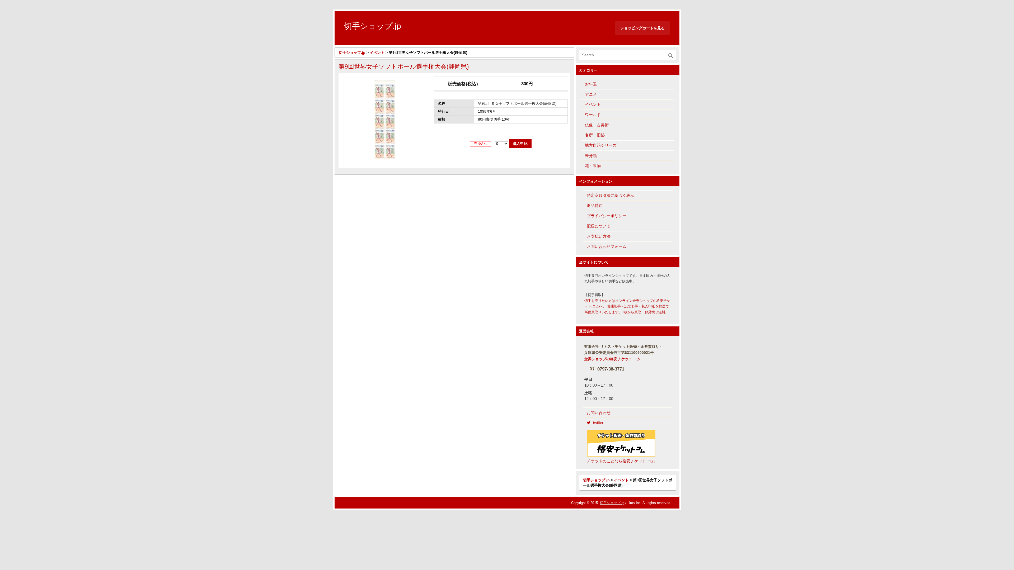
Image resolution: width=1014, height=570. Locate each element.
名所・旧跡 (595, 135)
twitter (598, 422)
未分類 (591, 155)
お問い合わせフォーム (606, 246)
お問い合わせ (599, 412)
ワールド (593, 114)
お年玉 (591, 84)
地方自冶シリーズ (601, 145)
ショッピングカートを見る (642, 28)
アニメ (591, 94)
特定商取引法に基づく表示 (610, 195)
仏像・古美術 (597, 125)
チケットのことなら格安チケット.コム (621, 461)
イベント (593, 104)
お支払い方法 (599, 236)
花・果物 (593, 165)
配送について (599, 226)
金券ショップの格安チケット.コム (612, 359)
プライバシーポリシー (606, 215)
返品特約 (595, 205)
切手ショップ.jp (612, 503)
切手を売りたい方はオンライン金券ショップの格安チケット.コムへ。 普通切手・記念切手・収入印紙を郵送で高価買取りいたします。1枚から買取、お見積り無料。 (627, 306)
